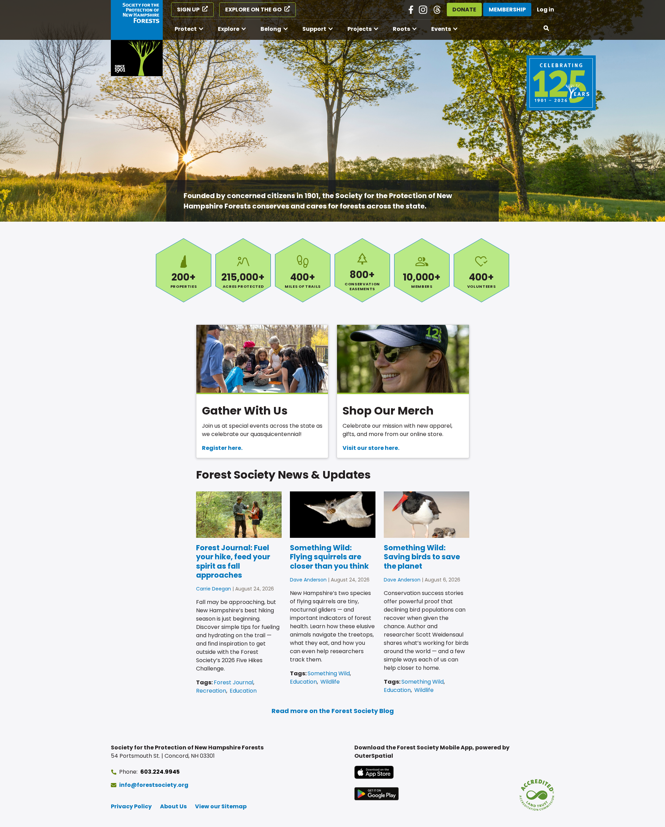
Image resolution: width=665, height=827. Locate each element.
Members (422, 270)
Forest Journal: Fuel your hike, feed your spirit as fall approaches (233, 561)
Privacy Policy (131, 806)
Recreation (211, 691)
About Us (173, 806)
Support (314, 29)
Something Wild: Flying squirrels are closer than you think (329, 557)
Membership (507, 10)
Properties (183, 270)
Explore (228, 29)
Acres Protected (243, 270)
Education (243, 691)
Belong (270, 29)
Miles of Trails (302, 270)
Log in (545, 10)
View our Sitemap (221, 806)
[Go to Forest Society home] (137, 38)
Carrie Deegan (213, 588)
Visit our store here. (371, 448)
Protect (186, 29)
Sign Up (188, 10)
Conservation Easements (362, 270)
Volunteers (481, 270)
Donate (464, 10)
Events (441, 29)
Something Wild (329, 673)
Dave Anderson (308, 579)
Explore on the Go (253, 10)
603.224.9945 (160, 772)
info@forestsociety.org (153, 785)
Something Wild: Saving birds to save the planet (422, 557)
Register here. (222, 448)
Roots (401, 29)
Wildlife (330, 682)
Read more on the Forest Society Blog (333, 710)
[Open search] (546, 28)
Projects (359, 29)
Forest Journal (233, 682)
